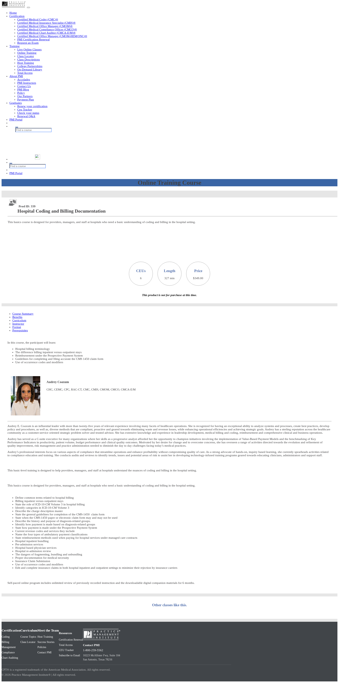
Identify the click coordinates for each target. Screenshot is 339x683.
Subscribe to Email (69, 655)
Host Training (25, 62)
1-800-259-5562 (93, 650)
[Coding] (39, 134)
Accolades (23, 79)
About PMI (16, 76)
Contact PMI (44, 652)
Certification (17, 16)
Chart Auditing (10, 657)
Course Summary (23, 313)
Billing (5, 642)
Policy (21, 92)
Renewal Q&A (26, 116)
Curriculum (19, 320)
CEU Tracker (66, 650)
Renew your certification (32, 106)
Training (14, 46)
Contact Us (24, 86)
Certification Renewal (71, 639)
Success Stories (45, 642)
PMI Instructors (26, 82)
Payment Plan (25, 99)
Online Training (26, 52)
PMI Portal (15, 119)
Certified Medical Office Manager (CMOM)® (45, 26)
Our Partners (25, 96)
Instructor (18, 323)
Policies (41, 647)
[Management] (39, 145)
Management (9, 647)
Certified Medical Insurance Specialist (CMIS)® (46, 22)
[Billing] (39, 138)
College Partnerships (29, 66)
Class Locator (25, 56)
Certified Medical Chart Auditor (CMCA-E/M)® (46, 32)
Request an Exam (28, 42)
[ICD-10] (39, 149)
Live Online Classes (29, 49)
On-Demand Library (29, 69)
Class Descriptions (28, 59)
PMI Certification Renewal (33, 39)
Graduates (15, 102)
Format (16, 327)
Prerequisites (20, 330)
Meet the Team (48, 630)
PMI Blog (23, 89)
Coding (6, 636)
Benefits (17, 317)
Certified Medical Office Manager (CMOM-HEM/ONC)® (52, 36)
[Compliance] (39, 141)
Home (13, 12)
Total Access (25, 72)
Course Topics (28, 636)
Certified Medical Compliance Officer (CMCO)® (47, 29)
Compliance (8, 652)
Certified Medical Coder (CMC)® (37, 19)
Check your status (28, 112)
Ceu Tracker (24, 109)
